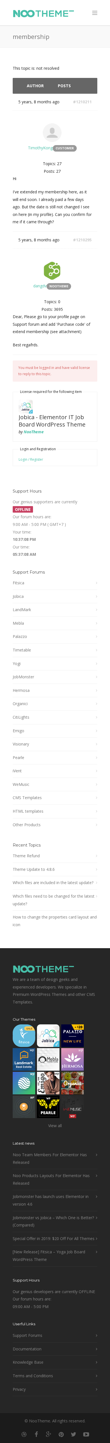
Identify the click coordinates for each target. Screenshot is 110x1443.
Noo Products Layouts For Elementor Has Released (51, 1179)
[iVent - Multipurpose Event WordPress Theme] (24, 1108)
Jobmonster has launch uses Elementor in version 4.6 (51, 1200)
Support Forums (27, 1335)
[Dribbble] (24, 1434)
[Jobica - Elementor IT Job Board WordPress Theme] (48, 1037)
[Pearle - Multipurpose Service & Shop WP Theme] (48, 1108)
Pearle (18, 757)
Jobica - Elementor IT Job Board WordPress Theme (52, 420)
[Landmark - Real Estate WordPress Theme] (24, 1060)
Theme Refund (26, 855)
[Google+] (48, 1434)
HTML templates (28, 811)
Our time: (21, 547)
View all (55, 1125)
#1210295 (82, 239)
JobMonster (23, 676)
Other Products (27, 824)
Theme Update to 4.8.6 (34, 869)
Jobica (18, 596)
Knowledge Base (28, 1362)
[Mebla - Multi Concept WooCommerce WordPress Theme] (48, 1060)
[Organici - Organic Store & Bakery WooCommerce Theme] (72, 1084)
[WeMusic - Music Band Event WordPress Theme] (72, 1108)
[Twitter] (73, 1434)
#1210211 (82, 101)
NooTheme (34, 431)
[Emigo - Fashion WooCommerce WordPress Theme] (48, 1084)
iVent (17, 770)
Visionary (21, 744)
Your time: (22, 532)
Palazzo (20, 636)
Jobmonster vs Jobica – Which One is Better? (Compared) (53, 1221)
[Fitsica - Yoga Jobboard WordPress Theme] (24, 1037)
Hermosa (21, 690)
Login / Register (31, 459)
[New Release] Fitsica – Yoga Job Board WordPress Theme (49, 1255)
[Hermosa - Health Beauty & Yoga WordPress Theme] (72, 1060)
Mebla (18, 623)
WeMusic (21, 784)
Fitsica (18, 582)
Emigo (18, 730)
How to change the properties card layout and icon (55, 920)
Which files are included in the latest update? (53, 882)
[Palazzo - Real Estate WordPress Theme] (72, 1037)
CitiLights (21, 717)
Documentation (27, 1349)
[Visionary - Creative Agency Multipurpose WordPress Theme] (24, 1084)
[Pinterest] (61, 1434)
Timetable (22, 650)
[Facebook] (36, 1434)
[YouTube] (86, 1434)
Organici (20, 703)
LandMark (22, 609)
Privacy (19, 1389)
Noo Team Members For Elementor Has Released (50, 1158)
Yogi (17, 663)
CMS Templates (27, 797)
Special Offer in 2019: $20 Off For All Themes (53, 1238)
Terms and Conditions (33, 1375)
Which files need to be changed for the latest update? (53, 899)
